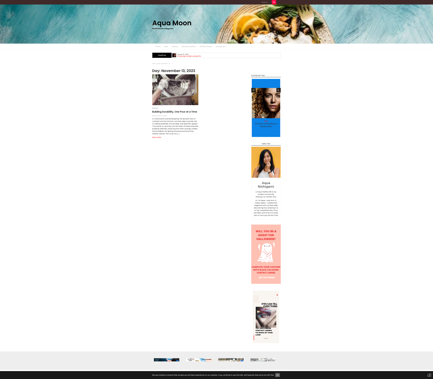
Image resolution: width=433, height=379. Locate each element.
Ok (277, 375)
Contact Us (220, 46)
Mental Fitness (206, 46)
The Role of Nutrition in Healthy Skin (266, 125)
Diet (166, 46)
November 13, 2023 (160, 116)
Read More (156, 137)
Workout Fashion (189, 46)
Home (158, 46)
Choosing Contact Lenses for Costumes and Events (189, 57)
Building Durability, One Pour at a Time (174, 111)
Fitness (175, 46)
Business (155, 108)
